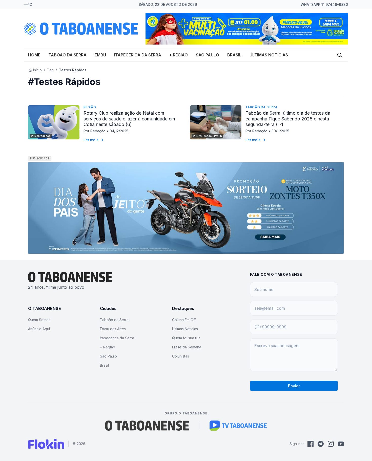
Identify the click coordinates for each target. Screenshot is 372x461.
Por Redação (95, 131)
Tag (50, 70)
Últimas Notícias (269, 54)
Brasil (234, 54)
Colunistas (180, 356)
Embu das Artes (113, 329)
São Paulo (207, 54)
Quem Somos (39, 320)
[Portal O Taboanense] (147, 426)
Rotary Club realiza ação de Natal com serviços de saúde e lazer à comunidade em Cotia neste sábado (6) (129, 118)
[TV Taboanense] (238, 426)
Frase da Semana (186, 347)
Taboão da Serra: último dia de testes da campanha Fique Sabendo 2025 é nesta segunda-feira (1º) (287, 118)
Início (37, 70)
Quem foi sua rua (186, 338)
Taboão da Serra (67, 54)
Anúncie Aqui (39, 329)
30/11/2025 (280, 131)
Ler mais (91, 140)
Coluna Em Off (184, 320)
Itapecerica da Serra (137, 54)
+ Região (178, 54)
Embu (100, 54)
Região (90, 107)
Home (34, 54)
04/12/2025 (119, 131)
